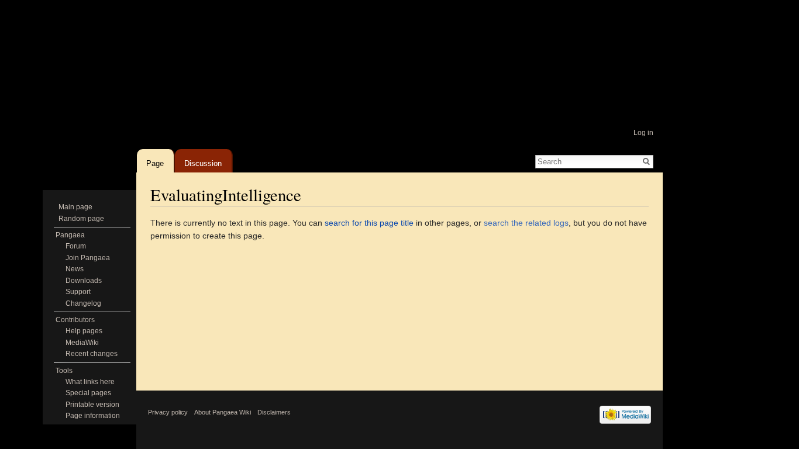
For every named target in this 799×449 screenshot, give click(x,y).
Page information (93, 416)
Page (155, 161)
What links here (90, 382)
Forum (76, 246)
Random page (81, 219)
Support (78, 292)
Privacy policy (168, 412)
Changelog (83, 303)
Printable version (92, 404)
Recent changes (92, 354)
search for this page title (369, 222)
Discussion (203, 161)
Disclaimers (274, 412)
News (75, 269)
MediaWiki (82, 343)
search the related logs (526, 222)
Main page (75, 207)
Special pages (88, 393)
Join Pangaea (88, 258)
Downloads (84, 281)
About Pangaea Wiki (222, 412)
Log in (643, 133)
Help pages (84, 331)
